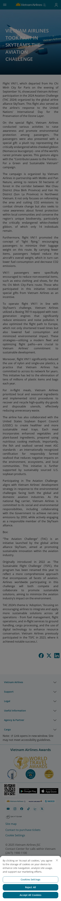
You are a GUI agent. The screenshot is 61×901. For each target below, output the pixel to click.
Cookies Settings (30, 879)
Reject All (30, 887)
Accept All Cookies (30, 895)
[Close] (57, 860)
